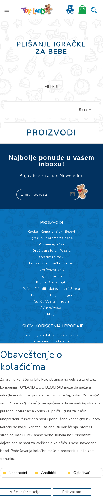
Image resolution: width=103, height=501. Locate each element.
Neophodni (18, 473)
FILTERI (51, 86)
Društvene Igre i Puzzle (51, 251)
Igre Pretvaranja (51, 270)
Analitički (48, 473)
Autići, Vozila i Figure (51, 301)
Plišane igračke (51, 244)
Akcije (51, 314)
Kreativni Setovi (51, 257)
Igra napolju (51, 276)
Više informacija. (26, 491)
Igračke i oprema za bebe (51, 238)
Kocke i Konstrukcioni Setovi (51, 231)
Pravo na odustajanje (51, 341)
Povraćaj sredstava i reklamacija (51, 335)
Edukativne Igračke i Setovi (51, 263)
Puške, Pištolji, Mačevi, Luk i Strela (51, 289)
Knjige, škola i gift (51, 282)
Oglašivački (82, 473)
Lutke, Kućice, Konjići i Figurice (51, 295)
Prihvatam (71, 491)
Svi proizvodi (51, 308)
